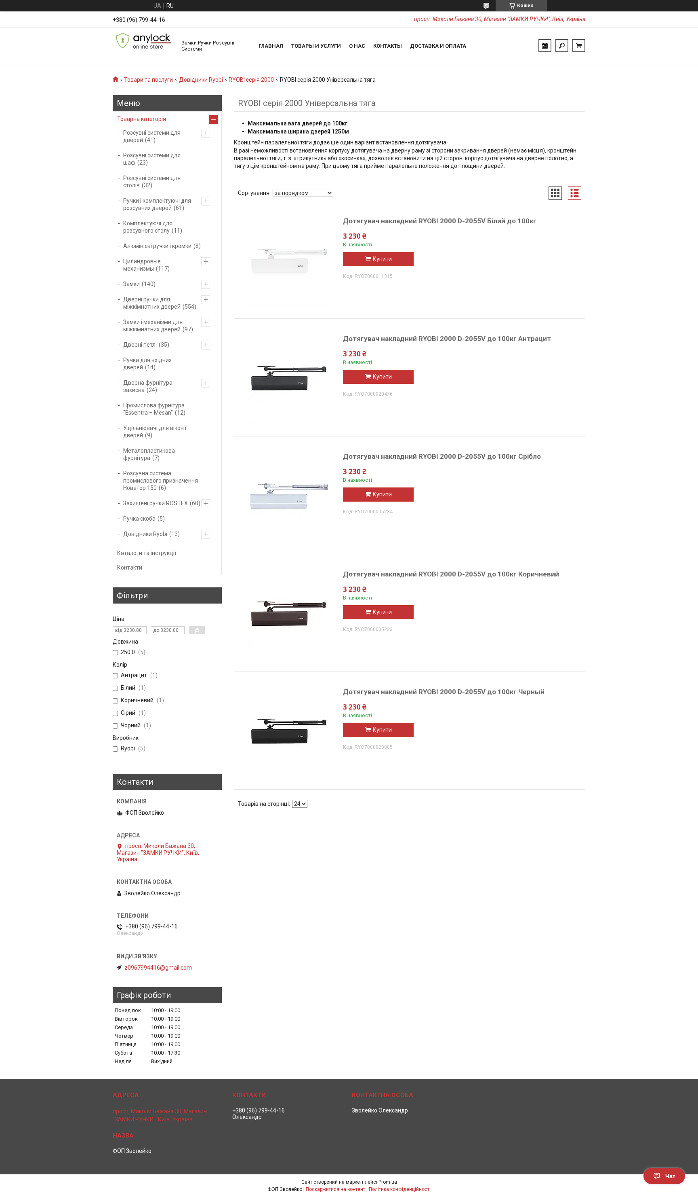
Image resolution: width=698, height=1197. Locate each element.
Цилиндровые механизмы (142, 265)
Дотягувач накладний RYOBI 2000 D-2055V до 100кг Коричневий (451, 574)
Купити (382, 259)
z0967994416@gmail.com (158, 967)
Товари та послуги (148, 79)
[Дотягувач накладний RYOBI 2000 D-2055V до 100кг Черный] (288, 734)
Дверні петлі (140, 344)
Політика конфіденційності (400, 1189)
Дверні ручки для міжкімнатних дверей (152, 303)
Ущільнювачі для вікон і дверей (154, 432)
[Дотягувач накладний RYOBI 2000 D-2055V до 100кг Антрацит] (288, 381)
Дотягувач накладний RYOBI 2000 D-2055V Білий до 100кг (439, 221)
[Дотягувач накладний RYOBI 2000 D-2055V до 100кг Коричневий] (288, 616)
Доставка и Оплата (438, 46)
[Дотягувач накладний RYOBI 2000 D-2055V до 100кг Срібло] (288, 499)
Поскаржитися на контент (335, 1189)
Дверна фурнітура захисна (147, 386)
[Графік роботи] (544, 45)
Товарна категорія (141, 119)
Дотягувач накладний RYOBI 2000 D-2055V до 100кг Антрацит (447, 338)
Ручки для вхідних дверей (147, 364)
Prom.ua (387, 1182)
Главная (271, 46)
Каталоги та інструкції (146, 553)
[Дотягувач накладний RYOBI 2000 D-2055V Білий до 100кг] (288, 263)
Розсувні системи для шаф (152, 159)
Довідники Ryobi (201, 79)
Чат (670, 1176)
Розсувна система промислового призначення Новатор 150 (160, 480)
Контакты (387, 46)
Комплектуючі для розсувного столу (147, 227)
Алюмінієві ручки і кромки (157, 246)
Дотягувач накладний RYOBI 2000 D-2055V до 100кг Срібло (442, 456)
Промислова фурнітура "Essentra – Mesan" (154, 409)
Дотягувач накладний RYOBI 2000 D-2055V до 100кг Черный (444, 691)
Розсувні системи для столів (152, 182)
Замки (131, 284)
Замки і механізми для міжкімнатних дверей (153, 326)
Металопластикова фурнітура (149, 454)
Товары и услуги (316, 46)
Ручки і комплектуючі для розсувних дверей (157, 204)
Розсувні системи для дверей (152, 136)
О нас (357, 46)
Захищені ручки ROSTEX (155, 503)
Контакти (129, 567)
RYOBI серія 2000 (251, 79)
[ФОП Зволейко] (143, 46)
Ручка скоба (139, 518)
